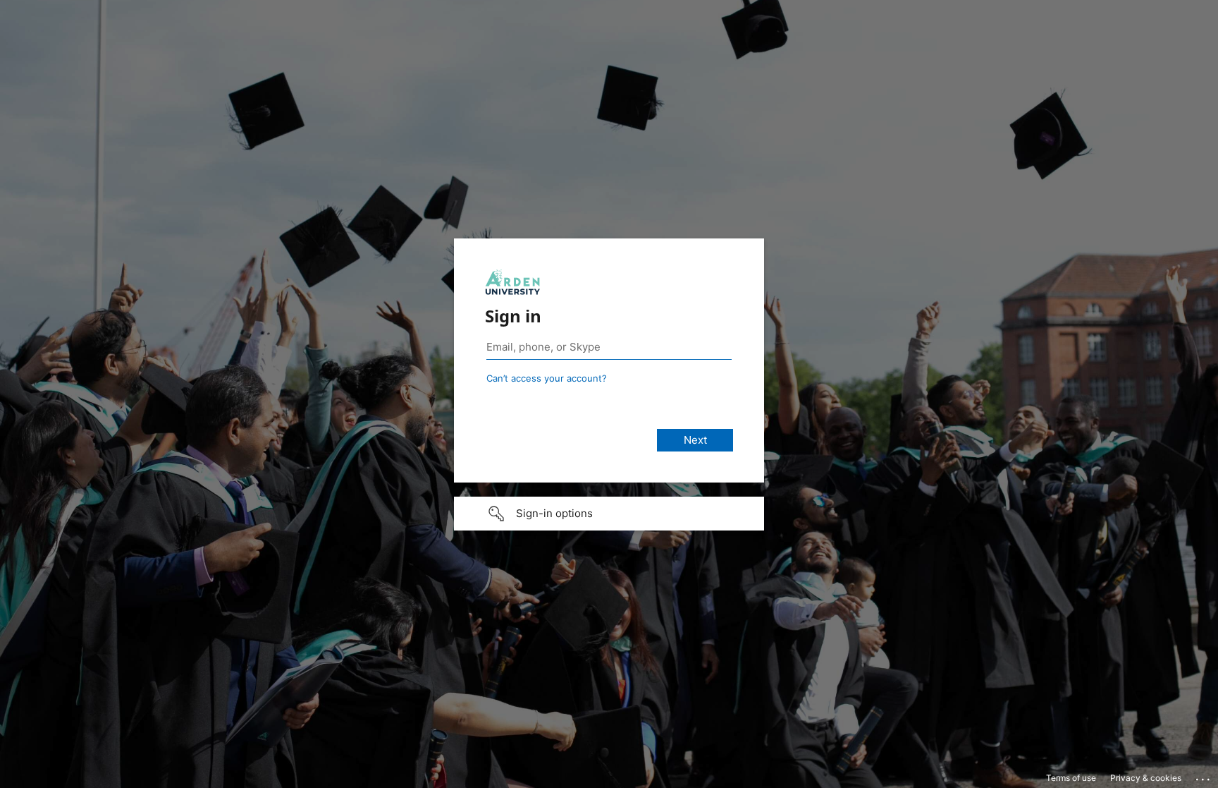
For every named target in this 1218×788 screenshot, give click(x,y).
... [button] (1203, 776)
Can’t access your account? (546, 378)
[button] (609, 514)
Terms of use (1071, 777)
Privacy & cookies (1145, 777)
